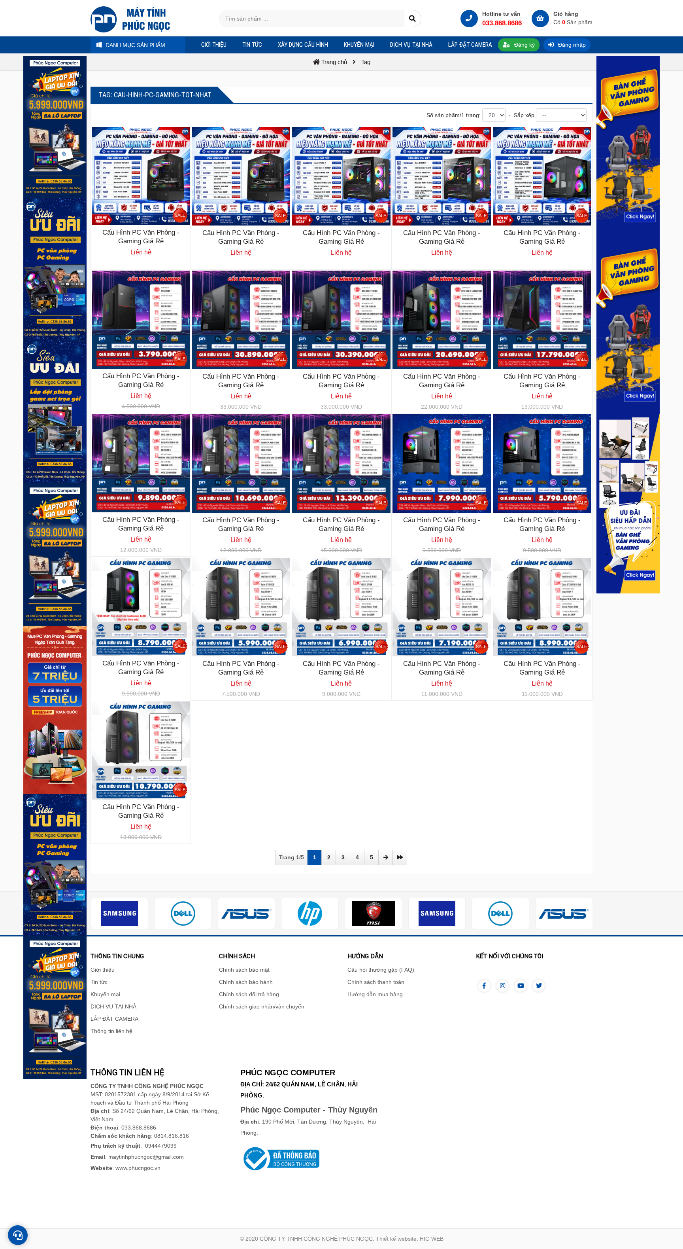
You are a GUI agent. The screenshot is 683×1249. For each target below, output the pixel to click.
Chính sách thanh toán (375, 982)
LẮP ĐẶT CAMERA (114, 1019)
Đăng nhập (571, 45)
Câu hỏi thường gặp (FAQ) (380, 970)
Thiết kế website (396, 1239)
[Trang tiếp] (385, 857)
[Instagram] (502, 986)
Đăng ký (524, 45)
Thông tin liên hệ (111, 1031)
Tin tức (99, 982)
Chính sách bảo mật (244, 970)
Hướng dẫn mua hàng (375, 994)
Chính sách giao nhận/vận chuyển (261, 1006)
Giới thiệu (103, 970)
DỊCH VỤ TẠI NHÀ (113, 1006)
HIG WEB (431, 1239)
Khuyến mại (105, 994)
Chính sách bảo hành (246, 982)
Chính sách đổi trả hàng (249, 994)
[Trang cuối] (399, 857)
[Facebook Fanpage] (484, 986)
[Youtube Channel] (520, 986)
